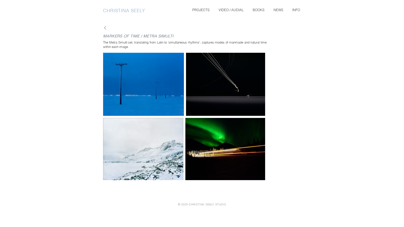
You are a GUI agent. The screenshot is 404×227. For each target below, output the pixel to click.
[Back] (106, 28)
